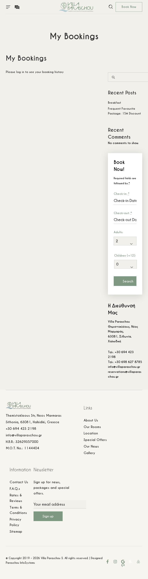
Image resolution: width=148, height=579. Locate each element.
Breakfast (114, 102)
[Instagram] (115, 562)
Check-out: (123, 213)
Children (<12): (125, 255)
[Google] (123, 562)
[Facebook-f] (107, 562)
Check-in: (121, 194)
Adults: (118, 232)
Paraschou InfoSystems (20, 563)
